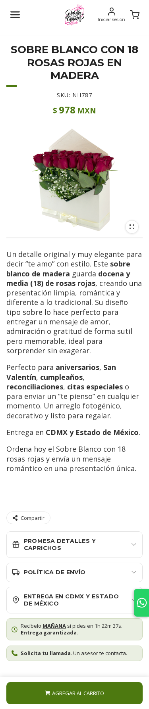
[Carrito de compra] (135, 15)
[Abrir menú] (15, 14)
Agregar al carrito (78, 693)
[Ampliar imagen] (132, 227)
